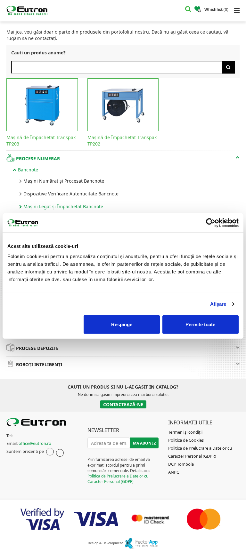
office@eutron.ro (35, 443)
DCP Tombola (181, 464)
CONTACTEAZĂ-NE (123, 404)
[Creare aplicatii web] (141, 543)
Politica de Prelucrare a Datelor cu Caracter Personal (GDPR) (117, 478)
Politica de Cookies (186, 440)
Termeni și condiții (185, 432)
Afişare (218, 304)
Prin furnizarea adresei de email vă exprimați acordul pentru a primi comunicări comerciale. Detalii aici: (118, 470)
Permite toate (200, 324)
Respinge (121, 324)
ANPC (173, 472)
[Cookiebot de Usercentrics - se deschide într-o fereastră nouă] (211, 223)
